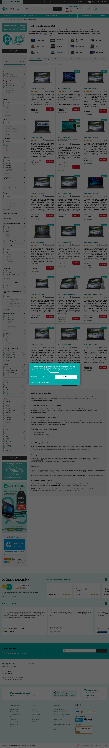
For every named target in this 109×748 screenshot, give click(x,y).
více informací (54, 372)
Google (46, 370)
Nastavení (34, 377)
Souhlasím (66, 377)
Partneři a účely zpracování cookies (39, 382)
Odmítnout (46, 377)
